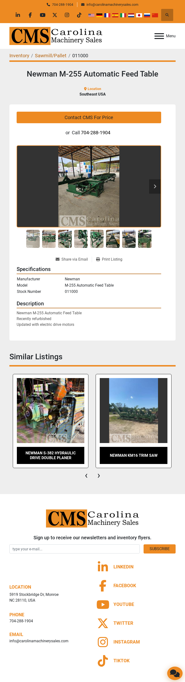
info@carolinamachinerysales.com (112, 4)
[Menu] (159, 36)
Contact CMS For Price (89, 117)
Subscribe (160, 549)
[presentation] (86, 475)
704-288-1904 (62, 4)
